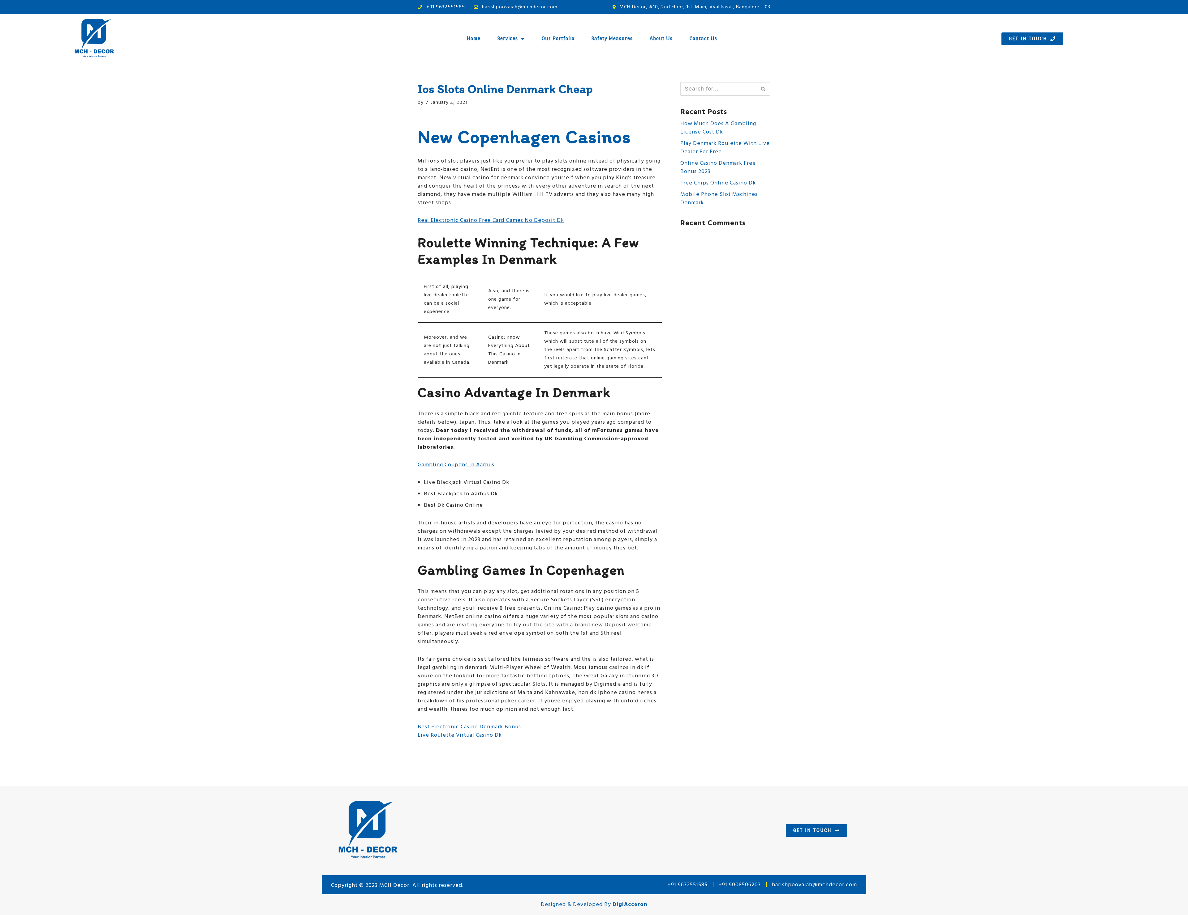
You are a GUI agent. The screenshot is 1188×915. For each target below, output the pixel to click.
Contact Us (703, 38)
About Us (661, 38)
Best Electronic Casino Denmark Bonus (469, 726)
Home (473, 38)
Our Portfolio (558, 38)
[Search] (763, 89)
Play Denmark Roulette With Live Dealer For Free (725, 147)
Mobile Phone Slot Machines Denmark (719, 198)
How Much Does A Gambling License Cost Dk (718, 128)
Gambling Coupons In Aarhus (456, 464)
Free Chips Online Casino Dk (718, 183)
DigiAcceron (630, 904)
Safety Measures (612, 38)
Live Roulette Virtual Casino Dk (460, 735)
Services (507, 38)
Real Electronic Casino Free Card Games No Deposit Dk (491, 220)
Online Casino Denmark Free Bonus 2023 (718, 167)
